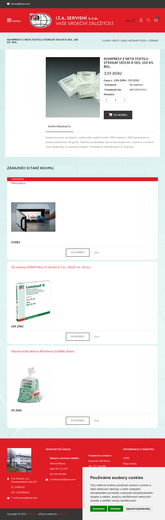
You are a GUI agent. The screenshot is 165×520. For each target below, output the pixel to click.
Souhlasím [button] (99, 508)
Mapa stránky (130, 464)
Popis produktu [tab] (59, 126)
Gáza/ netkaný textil (133, 41)
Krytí (116, 41)
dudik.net (63, 514)
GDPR (126, 458)
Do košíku (120, 115)
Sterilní (153, 41)
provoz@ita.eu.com (28, 498)
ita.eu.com (32, 514)
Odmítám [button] (115, 508)
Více (96, 252)
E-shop (106, 41)
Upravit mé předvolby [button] (138, 508)
